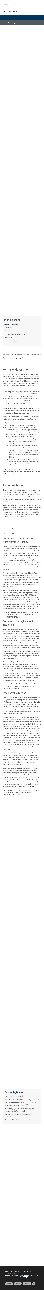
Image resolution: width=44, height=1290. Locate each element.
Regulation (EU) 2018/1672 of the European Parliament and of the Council (19, 1110)
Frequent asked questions (13, 341)
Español (5, 12)
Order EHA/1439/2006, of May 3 (15, 1105)
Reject (18, 1283)
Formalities (8, 337)
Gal (17, 12)
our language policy (17, 358)
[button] (20, 17)
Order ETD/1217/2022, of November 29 (18, 1120)
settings (25, 1277)
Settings (27, 1283)
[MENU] (22, 17)
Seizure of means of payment (15, 334)
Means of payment (11, 324)
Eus (14, 12)
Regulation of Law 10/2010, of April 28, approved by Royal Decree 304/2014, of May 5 (20, 1101)
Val (21, 12)
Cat (10, 12)
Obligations (8, 331)
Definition (8, 328)
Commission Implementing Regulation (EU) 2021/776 (19, 1115)
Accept (9, 1283)
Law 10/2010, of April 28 (13, 1096)
